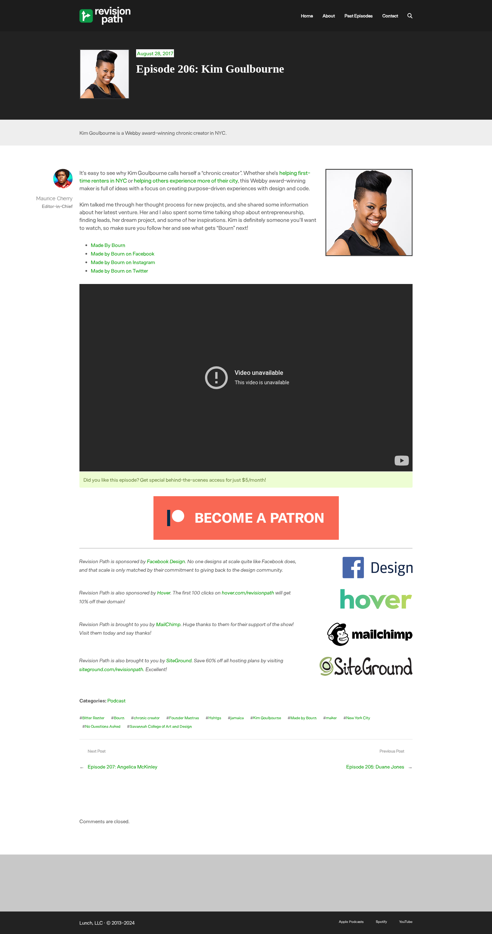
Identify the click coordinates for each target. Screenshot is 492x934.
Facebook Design (166, 561)
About (329, 15)
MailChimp (168, 624)
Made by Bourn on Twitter (119, 270)
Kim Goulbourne (267, 717)
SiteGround (179, 660)
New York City (358, 717)
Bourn (119, 717)
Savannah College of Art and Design (161, 726)
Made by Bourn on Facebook (122, 253)
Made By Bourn (108, 245)
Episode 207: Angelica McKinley (122, 766)
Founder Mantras (184, 717)
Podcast (116, 700)
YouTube (406, 921)
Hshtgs (214, 717)
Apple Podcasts (351, 921)
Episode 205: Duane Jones (375, 766)
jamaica (237, 717)
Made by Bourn (303, 717)
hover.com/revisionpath (248, 592)
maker (331, 717)
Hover (164, 592)
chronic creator (147, 717)
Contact (390, 15)
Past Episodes (359, 15)
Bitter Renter (93, 717)
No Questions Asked (102, 726)
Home (307, 15)
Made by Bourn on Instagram (123, 262)
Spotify (381, 921)
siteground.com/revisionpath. (112, 669)
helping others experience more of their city (186, 180)
